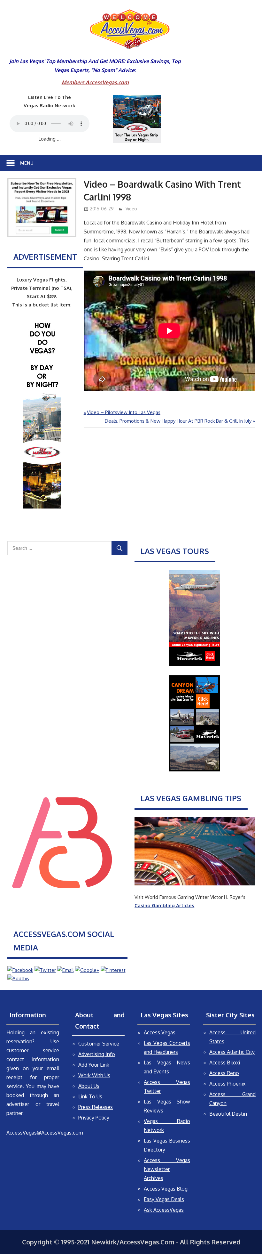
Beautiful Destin (228, 1114)
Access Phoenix (227, 1083)
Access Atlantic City (232, 1052)
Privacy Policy (93, 1117)
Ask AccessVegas (164, 1210)
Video (131, 208)
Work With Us (94, 1075)
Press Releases (95, 1107)
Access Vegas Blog (166, 1188)
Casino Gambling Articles (164, 905)
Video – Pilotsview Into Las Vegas (123, 412)
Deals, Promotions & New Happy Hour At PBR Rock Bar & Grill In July (178, 421)
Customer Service (98, 1043)
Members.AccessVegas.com (95, 82)
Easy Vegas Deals (164, 1199)
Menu (27, 163)
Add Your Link (93, 1065)
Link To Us (90, 1096)
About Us (88, 1086)
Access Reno (224, 1073)
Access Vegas (159, 1032)
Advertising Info (96, 1054)
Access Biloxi (224, 1062)
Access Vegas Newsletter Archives (167, 1169)
